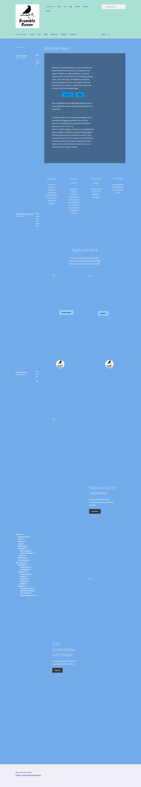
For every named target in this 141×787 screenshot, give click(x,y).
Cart (65, 6)
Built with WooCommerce (32, 775)
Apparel (103, 313)
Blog (70, 6)
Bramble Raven (50, 6)
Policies (85, 6)
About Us (77, 6)
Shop (59, 6)
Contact (48, 11)
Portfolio (94, 511)
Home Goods (66, 312)
